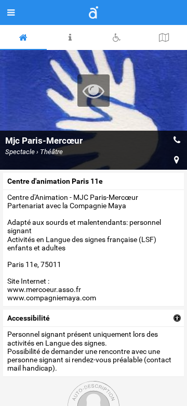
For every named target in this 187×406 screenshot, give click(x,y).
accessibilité (28, 318)
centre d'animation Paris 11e (55, 181)
